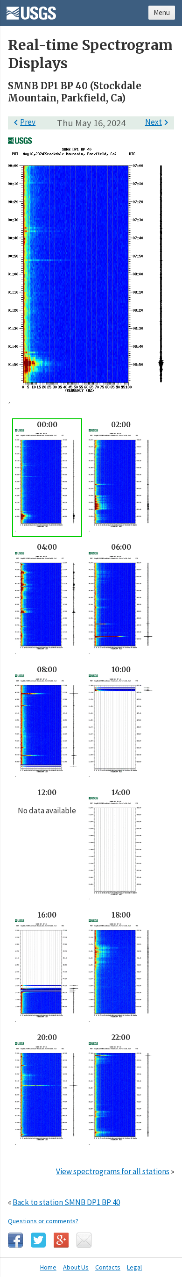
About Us (76, 1267)
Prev (22, 122)
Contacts (107, 1267)
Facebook (15, 1240)
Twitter (38, 1240)
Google (61, 1240)
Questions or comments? (43, 1221)
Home (48, 1267)
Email (84, 1240)
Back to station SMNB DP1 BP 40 (66, 1202)
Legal (134, 1267)
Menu (162, 12)
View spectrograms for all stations (112, 1171)
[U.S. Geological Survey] (31, 10)
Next (158, 122)
